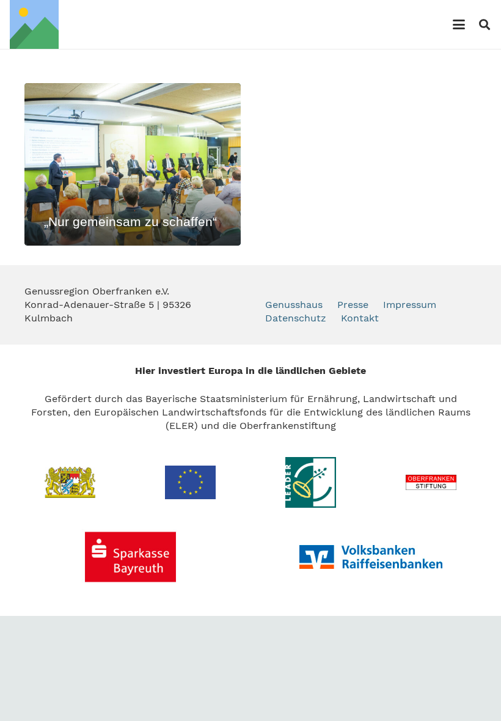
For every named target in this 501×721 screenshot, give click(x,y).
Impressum (409, 304)
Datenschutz (295, 318)
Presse (352, 304)
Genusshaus (294, 304)
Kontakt (360, 318)
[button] (459, 24)
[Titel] (34, 24)
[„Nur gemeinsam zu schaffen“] (132, 164)
